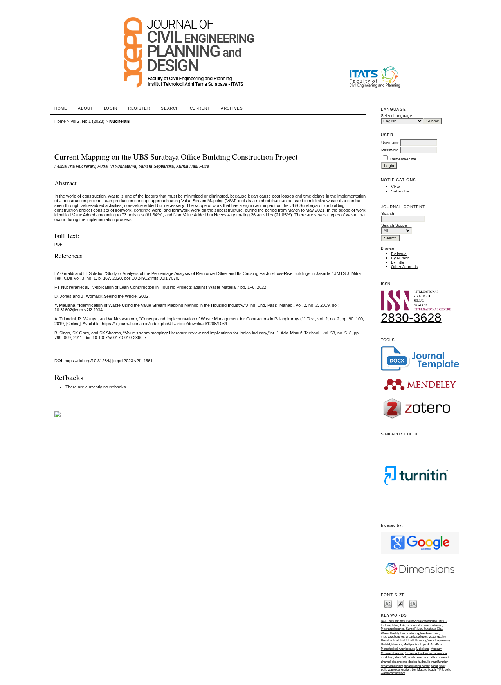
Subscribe (400, 191)
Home (60, 108)
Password (390, 150)
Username (390, 142)
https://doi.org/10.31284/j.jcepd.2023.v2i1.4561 (109, 360)
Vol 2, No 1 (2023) (87, 121)
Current (200, 108)
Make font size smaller (388, 603)
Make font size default (400, 603)
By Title (397, 262)
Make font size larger (413, 603)
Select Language (396, 115)
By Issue (399, 254)
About (85, 108)
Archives (232, 108)
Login (110, 108)
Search (169, 108)
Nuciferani (119, 121)
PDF (58, 244)
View (395, 187)
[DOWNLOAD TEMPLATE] (420, 370)
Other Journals (404, 266)
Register (139, 108)
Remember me (403, 159)
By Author (400, 258)
